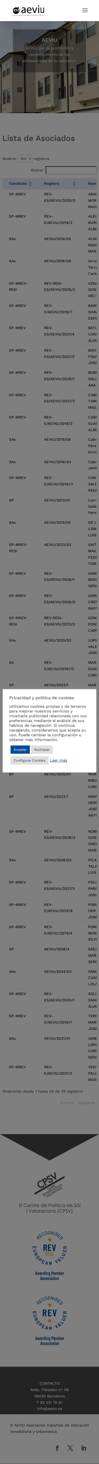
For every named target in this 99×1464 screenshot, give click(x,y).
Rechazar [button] (42, 750)
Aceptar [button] (20, 750)
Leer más (58, 760)
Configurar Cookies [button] (29, 760)
